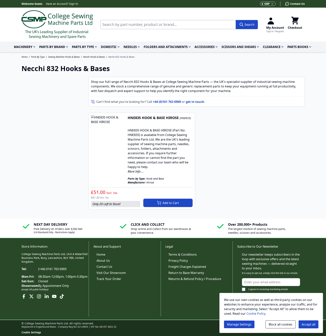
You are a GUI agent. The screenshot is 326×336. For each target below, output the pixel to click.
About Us (103, 260)
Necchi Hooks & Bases (94, 56)
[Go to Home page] (57, 24)
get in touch (195, 102)
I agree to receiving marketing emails (268, 289)
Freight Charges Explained (187, 267)
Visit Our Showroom (111, 273)
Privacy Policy (178, 260)
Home (25, 56)
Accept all (308, 324)
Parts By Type (38, 56)
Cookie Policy (255, 313)
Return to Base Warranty (186, 273)
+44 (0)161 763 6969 (167, 102)
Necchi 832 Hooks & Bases (121, 56)
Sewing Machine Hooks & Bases (64, 56)
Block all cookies (280, 324)
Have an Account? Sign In (62, 4)
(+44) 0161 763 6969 (52, 269)
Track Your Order (108, 279)
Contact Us (104, 267)
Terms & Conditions (182, 254)
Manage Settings (239, 324)
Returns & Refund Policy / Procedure (194, 279)
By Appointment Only (53, 286)
